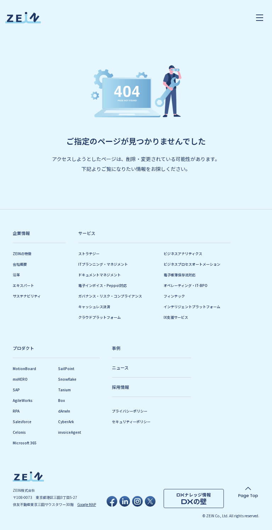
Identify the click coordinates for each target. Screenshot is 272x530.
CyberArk (66, 421)
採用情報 (120, 387)
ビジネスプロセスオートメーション (192, 264)
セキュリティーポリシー (131, 421)
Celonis (19, 432)
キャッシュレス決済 (94, 306)
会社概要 (20, 264)
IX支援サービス (176, 317)
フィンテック (174, 296)
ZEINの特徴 (22, 253)
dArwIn (64, 411)
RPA (16, 411)
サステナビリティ (27, 296)
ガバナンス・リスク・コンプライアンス (110, 296)
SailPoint (66, 368)
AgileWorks (23, 400)
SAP (16, 389)
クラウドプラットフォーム (99, 317)
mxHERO (20, 379)
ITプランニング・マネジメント (103, 264)
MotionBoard (24, 368)
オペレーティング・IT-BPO (186, 285)
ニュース (120, 367)
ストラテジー (89, 253)
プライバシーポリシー (129, 411)
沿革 (16, 274)
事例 (116, 348)
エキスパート (23, 285)
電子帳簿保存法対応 (180, 274)
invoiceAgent (69, 432)
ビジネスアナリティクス (183, 253)
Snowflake (67, 379)
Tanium (64, 389)
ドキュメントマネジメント (99, 274)
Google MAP (86, 504)
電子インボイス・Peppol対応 (102, 285)
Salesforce (22, 421)
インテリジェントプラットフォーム (192, 306)
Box (61, 400)
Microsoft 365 (24, 442)
